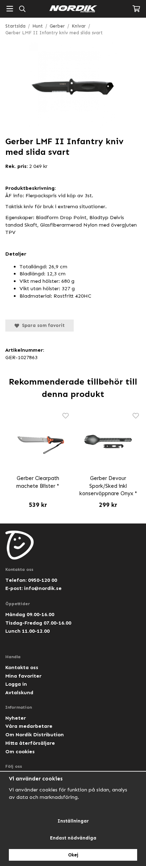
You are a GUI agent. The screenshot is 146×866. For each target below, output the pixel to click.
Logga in (16, 684)
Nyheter (15, 718)
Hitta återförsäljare (30, 743)
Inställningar (73, 821)
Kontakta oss (21, 667)
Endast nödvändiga (73, 838)
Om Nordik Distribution (34, 734)
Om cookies (20, 751)
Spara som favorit (41, 325)
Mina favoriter (23, 676)
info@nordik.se (43, 588)
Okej (73, 855)
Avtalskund (19, 692)
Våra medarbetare (28, 726)
